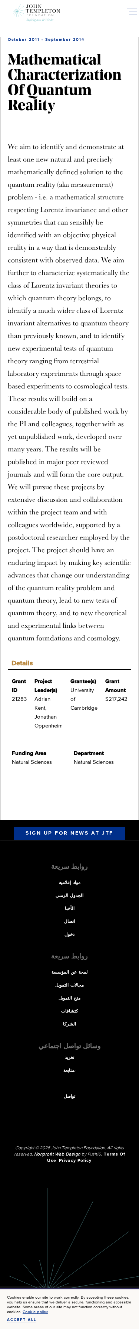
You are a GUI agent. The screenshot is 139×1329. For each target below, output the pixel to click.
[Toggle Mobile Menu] (131, 11)
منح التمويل (69, 998)
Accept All (21, 1320)
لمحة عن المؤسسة (70, 972)
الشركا (69, 1024)
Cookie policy (35, 1312)
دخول (69, 934)
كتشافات (69, 1011)
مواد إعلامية (69, 883)
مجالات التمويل (69, 985)
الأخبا (70, 909)
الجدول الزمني (69, 896)
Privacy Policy (75, 1161)
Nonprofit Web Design (57, 1154)
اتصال (69, 921)
